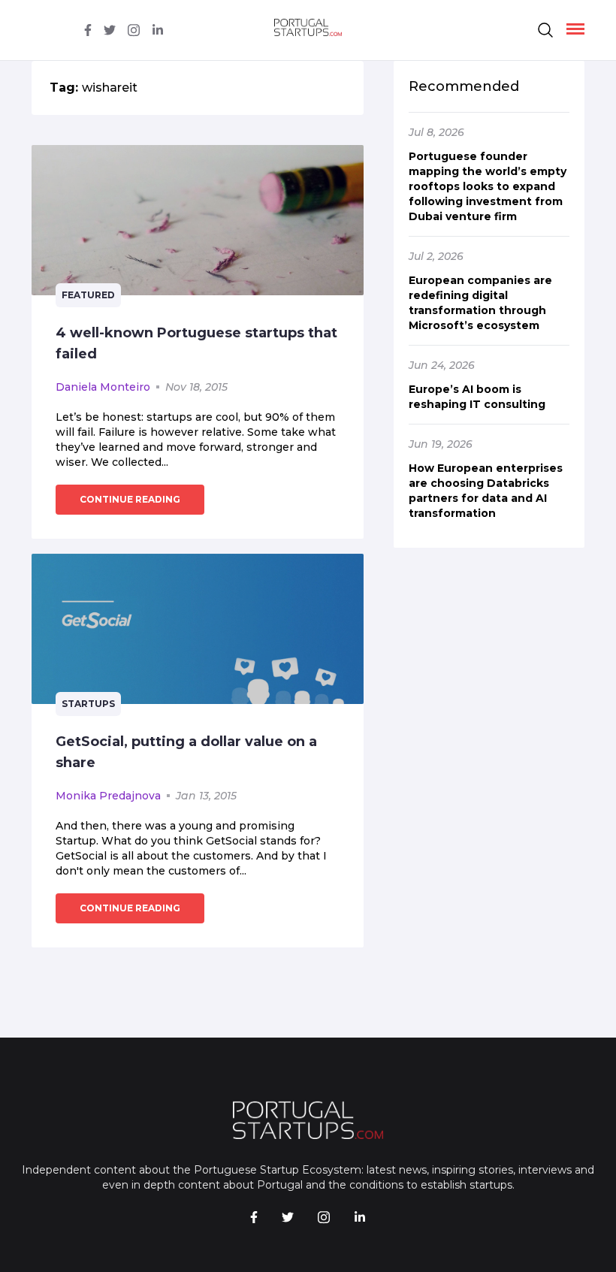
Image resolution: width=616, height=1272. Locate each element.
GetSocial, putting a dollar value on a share (186, 752)
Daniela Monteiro (103, 387)
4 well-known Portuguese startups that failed (196, 343)
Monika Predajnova (108, 795)
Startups (88, 703)
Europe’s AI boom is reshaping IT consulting (477, 396)
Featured (88, 295)
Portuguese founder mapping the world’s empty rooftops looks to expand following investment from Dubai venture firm (487, 186)
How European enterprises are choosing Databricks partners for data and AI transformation (486, 490)
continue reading (130, 499)
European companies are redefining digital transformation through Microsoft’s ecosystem (480, 302)
